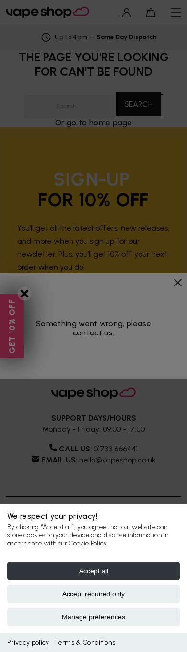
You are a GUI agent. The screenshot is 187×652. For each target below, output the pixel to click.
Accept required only (93, 594)
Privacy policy (28, 643)
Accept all (93, 571)
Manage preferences (93, 617)
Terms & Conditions (84, 643)
